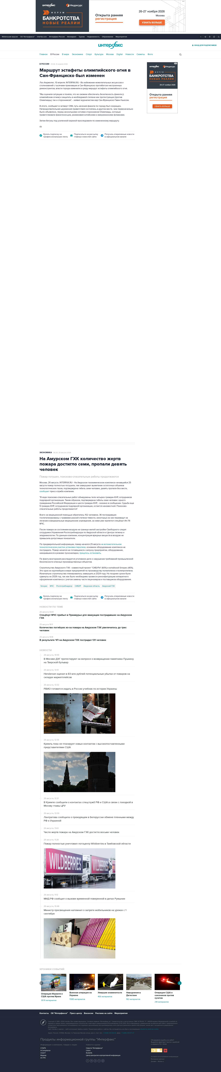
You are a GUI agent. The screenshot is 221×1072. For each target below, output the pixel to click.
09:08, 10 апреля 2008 (59, 64)
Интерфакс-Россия (57, 37)
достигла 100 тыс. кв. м (107, 295)
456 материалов (105, 996)
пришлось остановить (90, 553)
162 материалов (133, 999)
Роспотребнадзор (64, 586)
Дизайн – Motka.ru (157, 1061)
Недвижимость (93, 37)
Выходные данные (157, 1059)
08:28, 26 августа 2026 (62, 453)
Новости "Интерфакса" (94, 1048)
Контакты (44, 1013)
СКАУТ (43, 1053)
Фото (150, 54)
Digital (120, 54)
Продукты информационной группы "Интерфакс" (78, 1039)
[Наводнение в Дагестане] (139, 989)
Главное (44, 54)
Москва (110, 54)
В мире (65, 54)
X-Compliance (45, 1051)
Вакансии (88, 1013)
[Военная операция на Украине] (82, 989)
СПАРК (43, 1048)
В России (54, 54)
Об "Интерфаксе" (27, 37)
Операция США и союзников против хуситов (164, 995)
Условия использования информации (164, 1057)
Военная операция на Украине (80, 994)
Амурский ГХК (108, 586)
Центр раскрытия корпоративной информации (103, 1055)
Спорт (89, 54)
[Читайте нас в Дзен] (87, 1060)
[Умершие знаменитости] (110, 989)
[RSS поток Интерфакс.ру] (99, 1060)
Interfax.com (42, 37)
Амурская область (92, 586)
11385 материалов (77, 999)
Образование (107, 37)
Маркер (43, 1055)
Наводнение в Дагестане (133, 994)
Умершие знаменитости (110, 992)
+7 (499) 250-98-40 (109, 1033)
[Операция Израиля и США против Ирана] (53, 990)
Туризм (82, 37)
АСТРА (43, 1058)
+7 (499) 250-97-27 (127, 1033)
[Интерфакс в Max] (103, 1060)
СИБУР (78, 586)
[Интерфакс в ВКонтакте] (95, 1060)
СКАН (88, 1051)
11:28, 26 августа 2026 (59, 158)
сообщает (44, 491)
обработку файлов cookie (149, 1029)
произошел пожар (122, 292)
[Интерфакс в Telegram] (91, 1060)
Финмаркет (71, 37)
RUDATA (89, 1053)
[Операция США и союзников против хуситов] (167, 989)
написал (116, 257)
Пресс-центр (76, 1013)
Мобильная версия (10, 37)
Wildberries (65, 319)
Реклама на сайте (103, 1013)
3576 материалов (48, 1000)
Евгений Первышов (49, 319)
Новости (129, 54)
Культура (99, 54)
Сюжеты (141, 54)
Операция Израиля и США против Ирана (52, 995)
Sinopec (44, 586)
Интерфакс (110, 45)
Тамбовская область (81, 319)
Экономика (77, 54)
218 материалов (162, 1002)
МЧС (52, 586)
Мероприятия (121, 37)
